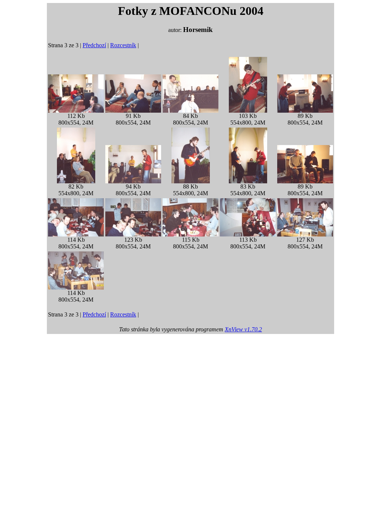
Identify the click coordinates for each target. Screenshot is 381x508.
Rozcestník (123, 45)
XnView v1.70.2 (243, 329)
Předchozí (94, 45)
